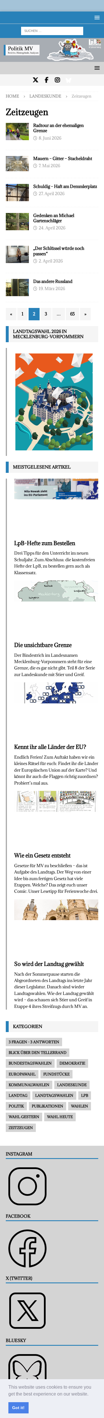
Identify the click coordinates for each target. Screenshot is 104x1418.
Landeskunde (45, 96)
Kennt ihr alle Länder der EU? (50, 746)
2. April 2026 (51, 261)
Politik (16, 1106)
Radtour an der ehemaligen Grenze (58, 128)
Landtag (18, 1095)
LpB (84, 1095)
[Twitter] (36, 80)
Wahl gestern (24, 1116)
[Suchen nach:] (52, 30)
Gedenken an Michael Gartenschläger (53, 218)
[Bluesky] (69, 80)
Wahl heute (60, 1116)
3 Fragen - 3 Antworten (34, 1042)
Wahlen (79, 1106)
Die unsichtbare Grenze (43, 645)
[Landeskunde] (17, 163)
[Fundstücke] (17, 131)
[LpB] (17, 287)
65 (72, 314)
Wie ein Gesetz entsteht (42, 855)
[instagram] (58, 80)
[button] (90, 1394)
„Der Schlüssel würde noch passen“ (58, 250)
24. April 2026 (52, 228)
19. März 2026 (52, 288)
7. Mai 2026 (49, 165)
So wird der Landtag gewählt (49, 963)
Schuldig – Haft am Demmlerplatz (65, 186)
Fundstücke (56, 1074)
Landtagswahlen (54, 1095)
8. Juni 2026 (50, 138)
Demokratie (72, 1063)
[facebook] (47, 80)
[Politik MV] (52, 58)
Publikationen (47, 1106)
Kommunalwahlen (29, 1084)
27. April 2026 (51, 193)
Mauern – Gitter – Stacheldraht (62, 158)
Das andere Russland (53, 281)
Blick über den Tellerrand (37, 1052)
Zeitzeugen (21, 1127)
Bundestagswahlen (30, 1063)
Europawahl (22, 1074)
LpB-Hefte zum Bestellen (44, 543)
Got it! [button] (18, 1407)
